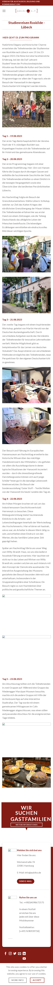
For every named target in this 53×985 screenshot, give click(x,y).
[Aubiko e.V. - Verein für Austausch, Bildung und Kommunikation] (26, 11)
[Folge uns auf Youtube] (24, 958)
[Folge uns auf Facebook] (5, 953)
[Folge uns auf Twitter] (14, 953)
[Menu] (4, 10)
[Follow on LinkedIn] (24, 953)
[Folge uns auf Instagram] (10, 953)
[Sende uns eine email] (19, 953)
